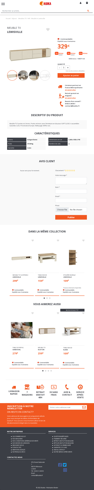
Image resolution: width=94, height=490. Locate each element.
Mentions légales (18, 450)
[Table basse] (47, 257)
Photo (57, 205)
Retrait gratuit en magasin (63, 441)
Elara (65, 350)
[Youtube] (60, 471)
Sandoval (16, 350)
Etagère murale (69, 275)
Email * (57, 196)
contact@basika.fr (37, 475)
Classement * (60, 170)
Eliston (41, 350)
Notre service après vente (62, 452)
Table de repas (18, 347)
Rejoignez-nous (18, 445)
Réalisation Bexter (52, 488)
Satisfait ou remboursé (62, 445)
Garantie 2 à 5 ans (60, 447)
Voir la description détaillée (75, 71)
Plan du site (16, 447)
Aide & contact (59, 450)
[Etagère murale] (72, 257)
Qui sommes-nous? (19, 436)
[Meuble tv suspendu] (21, 257)
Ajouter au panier (71, 75)
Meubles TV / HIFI (24, 18)
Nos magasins (17, 439)
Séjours (14, 18)
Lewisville (17, 277)
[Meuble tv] (47, 330)
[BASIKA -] (45, 4)
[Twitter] (64, 466)
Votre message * (61, 175)
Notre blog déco (18, 452)
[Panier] (87, 1)
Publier (71, 217)
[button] (44, 298)
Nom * (57, 187)
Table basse (42, 275)
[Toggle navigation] (3, 4)
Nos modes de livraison (21, 443)
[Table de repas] (21, 330)
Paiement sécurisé (59, 439)
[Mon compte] (80, 3)
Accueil (8, 18)
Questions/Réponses (60, 436)
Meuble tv (42, 347)
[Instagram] (65, 471)
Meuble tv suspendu (20, 275)
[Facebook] (60, 466)
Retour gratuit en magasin (63, 443)
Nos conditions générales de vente (25, 441)
